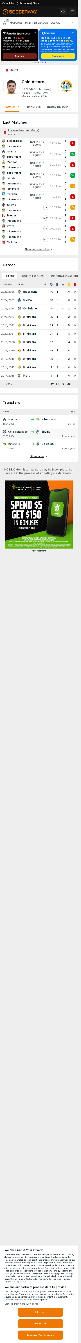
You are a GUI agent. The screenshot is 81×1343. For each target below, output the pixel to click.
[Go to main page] (23, 12)
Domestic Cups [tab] (33, 276)
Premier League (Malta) (23, 130)
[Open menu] (72, 11)
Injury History (58, 106)
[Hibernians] (66, 88)
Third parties (19, 1281)
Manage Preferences (40, 1335)
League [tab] (9, 276)
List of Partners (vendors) (21, 1303)
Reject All (40, 1323)
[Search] (63, 11)
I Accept (40, 1312)
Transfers (33, 106)
